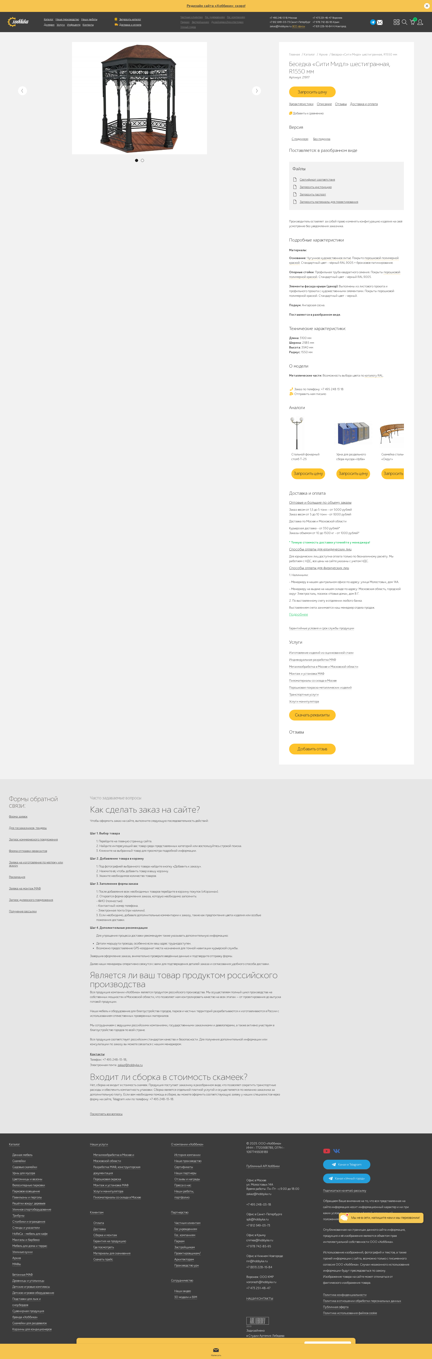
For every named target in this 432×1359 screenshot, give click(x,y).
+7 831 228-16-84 (322, 26)
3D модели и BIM (185, 1297)
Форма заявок (18, 816)
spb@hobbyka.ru (257, 1219)
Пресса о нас (182, 1185)
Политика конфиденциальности (345, 1295)
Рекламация (17, 877)
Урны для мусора (23, 1173)
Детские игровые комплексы (31, 1287)
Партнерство (179, 1212)
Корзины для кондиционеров (32, 1329)
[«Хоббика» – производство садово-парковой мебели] (18, 22)
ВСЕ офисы (298, 26)
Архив (16, 1258)
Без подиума (321, 139)
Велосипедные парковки (28, 1185)
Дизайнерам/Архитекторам (227, 22)
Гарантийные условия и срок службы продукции (321, 628)
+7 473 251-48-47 (322, 17)
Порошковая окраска (107, 1179)
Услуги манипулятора (304, 701)
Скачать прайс (103, 1259)
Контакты (88, 24)
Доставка (99, 1229)
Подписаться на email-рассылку (344, 1191)
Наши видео (182, 1291)
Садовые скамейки (24, 1167)
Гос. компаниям (236, 17)
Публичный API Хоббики (263, 1166)
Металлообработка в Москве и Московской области (323, 667)
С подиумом (300, 139)
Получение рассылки (23, 911)
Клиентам (97, 1212)
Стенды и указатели (26, 1228)
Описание (324, 104)
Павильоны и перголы (27, 1197)
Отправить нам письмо (310, 394)
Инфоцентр (73, 24)
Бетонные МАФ (22, 1275)
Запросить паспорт (313, 194)
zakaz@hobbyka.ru (281, 26)
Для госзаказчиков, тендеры (28, 828)
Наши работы (89, 19)
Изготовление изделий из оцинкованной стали (321, 653)
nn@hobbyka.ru (257, 1261)
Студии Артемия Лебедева (266, 1336)
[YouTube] (326, 1152)
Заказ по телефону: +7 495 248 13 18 (319, 389)
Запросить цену (312, 92)
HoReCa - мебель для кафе (29, 1234)
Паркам (184, 22)
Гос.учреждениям (185, 1229)
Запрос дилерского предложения (31, 900)
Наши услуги (99, 1144)
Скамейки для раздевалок (29, 1323)
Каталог (48, 19)
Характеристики (301, 104)
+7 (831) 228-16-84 (259, 1267)
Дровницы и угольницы (28, 1281)
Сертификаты (183, 1167)
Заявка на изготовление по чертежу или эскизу (36, 863)
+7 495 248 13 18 (279, 17)
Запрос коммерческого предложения (33, 839)
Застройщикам (200, 22)
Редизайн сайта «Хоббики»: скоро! (216, 6)
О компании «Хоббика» (187, 1144)
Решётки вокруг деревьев (28, 1203)
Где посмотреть (103, 1247)
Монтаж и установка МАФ (306, 674)
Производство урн (186, 1265)
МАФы (16, 1264)
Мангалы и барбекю (26, 1240)
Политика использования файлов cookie (350, 1313)
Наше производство (67, 19)
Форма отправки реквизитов (28, 851)
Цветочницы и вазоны (27, 1179)
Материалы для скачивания (111, 1253)
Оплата (98, 1223)
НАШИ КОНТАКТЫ (259, 1299)
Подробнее (298, 614)
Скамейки (19, 1161)
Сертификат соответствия (317, 180)
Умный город (188, 27)
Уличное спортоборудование (31, 1209)
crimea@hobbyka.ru (259, 1240)
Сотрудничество (182, 1280)
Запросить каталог (130, 19)
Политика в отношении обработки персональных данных (362, 1301)
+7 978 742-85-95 (322, 22)
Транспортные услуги (304, 694)
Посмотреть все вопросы (106, 1114)
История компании (187, 1155)
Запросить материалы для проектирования (329, 202)
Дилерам (49, 24)
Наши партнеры (185, 1173)
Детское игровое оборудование (33, 1293)
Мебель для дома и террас (29, 1246)
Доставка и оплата (130, 24)
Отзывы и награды (187, 1179)
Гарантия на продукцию (109, 1241)
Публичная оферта (336, 1307)
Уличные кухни (22, 1252)
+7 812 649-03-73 (280, 22)
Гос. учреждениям (215, 17)
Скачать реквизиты (312, 715)
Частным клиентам (191, 17)
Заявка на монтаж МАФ (25, 888)
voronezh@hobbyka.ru (261, 1282)
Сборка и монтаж (105, 1235)
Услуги (61, 24)
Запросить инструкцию (316, 187)
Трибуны (18, 1215)
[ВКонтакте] (336, 1152)
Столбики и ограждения (28, 1222)
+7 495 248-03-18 (258, 1204)
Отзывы (341, 104)
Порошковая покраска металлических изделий (320, 687)
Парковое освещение (26, 1191)
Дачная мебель (22, 1155)
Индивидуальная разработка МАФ (312, 660)
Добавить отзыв (312, 749)
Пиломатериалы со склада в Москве (313, 681)
